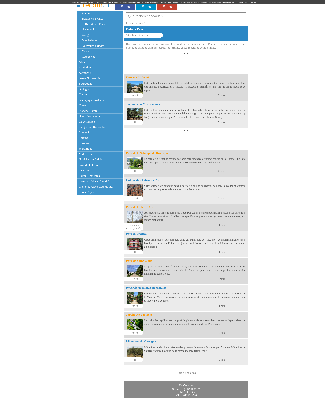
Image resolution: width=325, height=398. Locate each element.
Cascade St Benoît (138, 77)
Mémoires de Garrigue (141, 341)
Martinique (85, 148)
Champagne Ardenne (91, 100)
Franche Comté (88, 110)
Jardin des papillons (139, 314)
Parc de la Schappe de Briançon (147, 153)
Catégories (88, 56)
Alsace (83, 62)
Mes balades (89, 40)
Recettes (191, 392)
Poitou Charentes (89, 175)
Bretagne (84, 89)
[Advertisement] (186, 62)
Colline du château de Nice (143, 180)
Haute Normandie (90, 116)
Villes (85, 51)
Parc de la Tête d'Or (139, 207)
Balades (181, 392)
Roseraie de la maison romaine (146, 287)
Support (186, 395)
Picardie (84, 170)
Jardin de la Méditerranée (143, 104)
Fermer (254, 2)
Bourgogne (85, 83)
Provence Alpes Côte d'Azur (96, 181)
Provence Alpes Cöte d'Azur (96, 186)
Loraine (83, 137)
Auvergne (85, 72)
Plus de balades (186, 372)
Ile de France (87, 121)
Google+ (87, 35)
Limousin (84, 132)
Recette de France (95, 24)
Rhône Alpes (86, 192)
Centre (83, 94)
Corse (82, 105)
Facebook (88, 29)
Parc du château (136, 233)
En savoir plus (241, 2)
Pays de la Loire (89, 165)
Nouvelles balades (92, 45)
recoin (96, 4)
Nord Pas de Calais (90, 159)
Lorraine (84, 143)
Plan (194, 395)
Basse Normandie (89, 78)
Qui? (178, 395)
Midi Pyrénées (87, 154)
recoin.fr (187, 384)
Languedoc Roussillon (92, 127)
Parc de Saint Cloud (139, 260)
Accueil (86, 13)
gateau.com (192, 389)
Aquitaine (85, 67)
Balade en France (92, 18)
